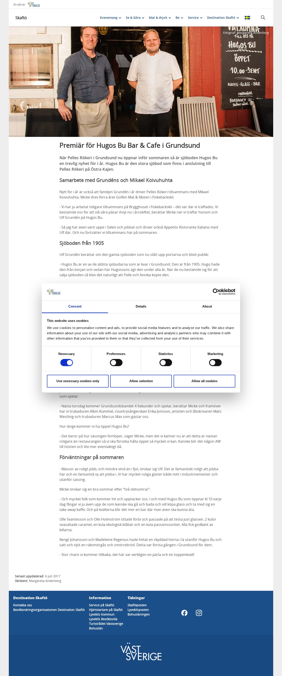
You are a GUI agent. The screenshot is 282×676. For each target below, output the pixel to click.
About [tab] (207, 306)
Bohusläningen (139, 614)
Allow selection (141, 381)
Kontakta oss (22, 605)
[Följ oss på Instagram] (199, 613)
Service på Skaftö (101, 605)
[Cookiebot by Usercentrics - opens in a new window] (216, 292)
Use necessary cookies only (77, 381)
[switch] (116, 362)
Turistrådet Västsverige (106, 623)
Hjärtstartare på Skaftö (105, 610)
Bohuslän (96, 628)
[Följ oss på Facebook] (184, 613)
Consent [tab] (75, 306)
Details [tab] (141, 306)
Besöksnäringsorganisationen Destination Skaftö (49, 610)
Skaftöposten (137, 605)
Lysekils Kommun (102, 614)
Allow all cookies (204, 381)
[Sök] (263, 17)
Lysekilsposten (138, 610)
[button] (141, 81)
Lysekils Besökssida (103, 619)
